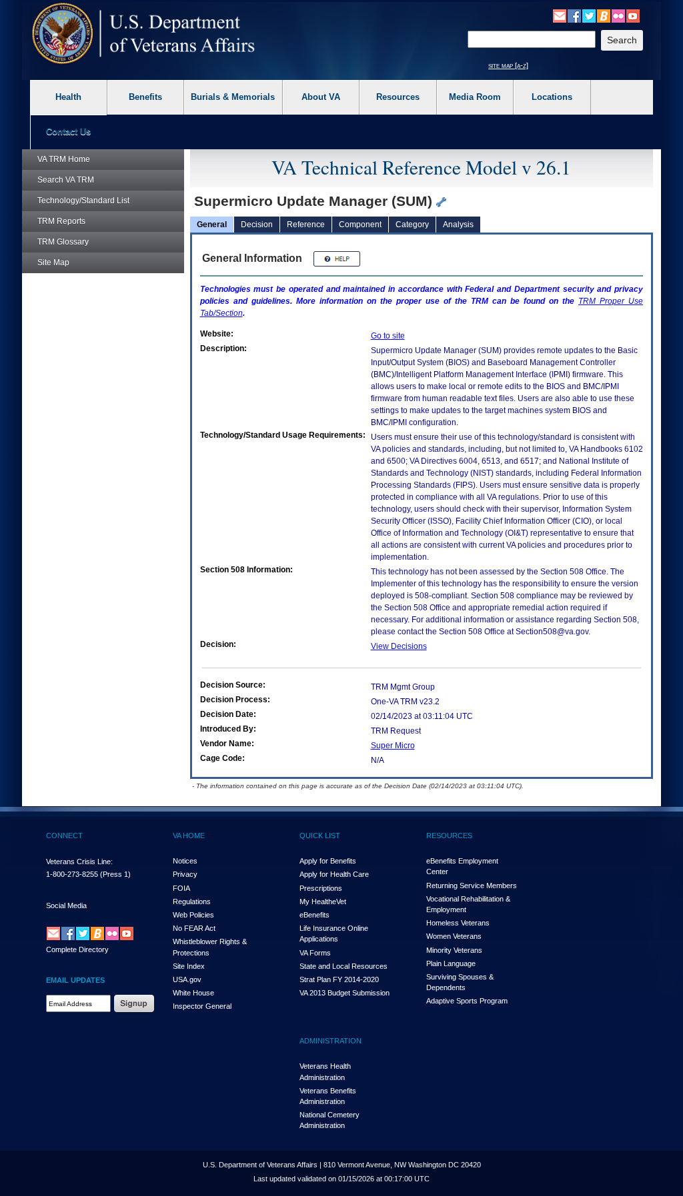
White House (193, 993)
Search (65, 180)
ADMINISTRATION (330, 1041)
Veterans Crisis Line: (79, 862)
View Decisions (399, 646)
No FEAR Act (194, 928)
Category (412, 224)
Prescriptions (320, 888)
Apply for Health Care (334, 874)
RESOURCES (449, 836)
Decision (257, 224)
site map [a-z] (508, 65)
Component (360, 224)
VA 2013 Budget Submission (344, 993)
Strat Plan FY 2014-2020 (339, 979)
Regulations (192, 901)
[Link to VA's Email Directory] (559, 15)
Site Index (189, 966)
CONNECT (64, 836)
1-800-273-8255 (72, 874)
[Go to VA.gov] (143, 34)
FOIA (181, 888)
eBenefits (314, 915)
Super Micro (393, 745)
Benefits (145, 97)
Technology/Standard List (83, 200)
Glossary (63, 242)
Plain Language (451, 963)
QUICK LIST (319, 836)
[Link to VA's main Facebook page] (574, 15)
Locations (552, 97)
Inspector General (202, 1006)
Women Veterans (454, 936)
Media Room (475, 97)
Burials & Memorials (233, 97)
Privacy (185, 874)
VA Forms (315, 953)
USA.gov (187, 979)
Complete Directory (77, 949)
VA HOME (189, 836)
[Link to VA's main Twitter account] (589, 15)
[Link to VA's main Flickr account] (618, 15)
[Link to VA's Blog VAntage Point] (603, 15)
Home (63, 159)
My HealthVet (322, 901)
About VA (320, 97)
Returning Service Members (471, 886)
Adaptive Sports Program (467, 1001)
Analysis (458, 224)
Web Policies (193, 915)
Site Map (53, 262)
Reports (61, 221)
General (212, 224)
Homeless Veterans (458, 923)
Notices (185, 861)
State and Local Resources (343, 966)
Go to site (388, 335)
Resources (398, 97)
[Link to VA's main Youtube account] (633, 15)
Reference (306, 224)
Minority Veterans (454, 950)
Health (68, 97)
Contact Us (68, 132)
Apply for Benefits (327, 861)
